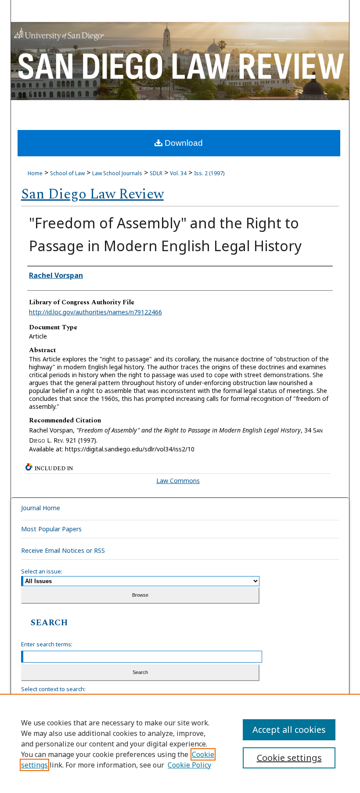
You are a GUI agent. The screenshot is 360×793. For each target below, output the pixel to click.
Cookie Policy (189, 765)
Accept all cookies (289, 729)
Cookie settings (289, 758)
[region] (180, 743)
